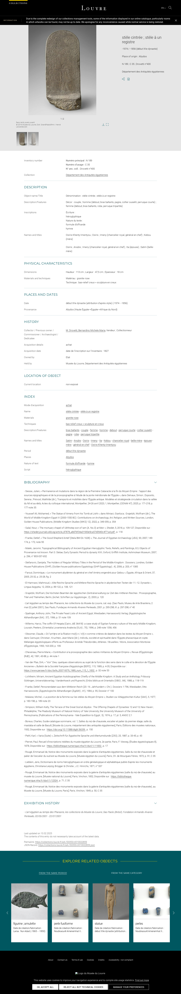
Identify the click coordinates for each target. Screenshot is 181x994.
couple (84, 430)
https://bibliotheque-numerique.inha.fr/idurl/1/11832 (74, 745)
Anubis (77, 440)
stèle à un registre (90, 411)
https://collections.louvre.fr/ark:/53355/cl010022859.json (66, 845)
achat (69, 405)
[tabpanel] (90, 913)
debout (113, 430)
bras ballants (72, 430)
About (50, 960)
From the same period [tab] (53, 873)
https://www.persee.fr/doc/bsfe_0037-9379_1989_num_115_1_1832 (59, 670)
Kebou (107, 440)
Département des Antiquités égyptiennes (87, 174)
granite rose (72, 417)
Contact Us (62, 960)
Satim (69, 440)
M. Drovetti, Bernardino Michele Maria (85, 330)
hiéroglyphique (73, 469)
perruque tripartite (90, 434)
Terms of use (77, 960)
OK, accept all (45, 987)
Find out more (142, 980)
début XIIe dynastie (76, 450)
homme (104, 430)
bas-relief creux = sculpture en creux (85, 424)
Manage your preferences (128, 987)
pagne (69, 434)
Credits (101, 960)
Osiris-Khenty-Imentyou (103, 444)
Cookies (90, 960)
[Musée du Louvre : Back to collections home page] (93, 8)
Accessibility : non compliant (121, 960)
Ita (100, 440)
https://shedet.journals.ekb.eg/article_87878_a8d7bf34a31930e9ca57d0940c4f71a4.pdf (69, 531)
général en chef (81, 444)
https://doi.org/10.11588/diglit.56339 (66, 729)
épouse (148, 440)
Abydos (70, 457)
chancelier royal (120, 440)
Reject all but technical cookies (83, 987)
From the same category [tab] (126, 873)
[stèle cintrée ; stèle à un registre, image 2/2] (33, 139)
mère (68, 444)
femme (94, 430)
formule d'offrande (75, 463)
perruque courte (127, 430)
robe (76, 434)
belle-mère (136, 440)
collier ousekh (144, 430)
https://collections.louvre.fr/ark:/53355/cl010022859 (61, 842)
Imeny (94, 440)
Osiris (86, 440)
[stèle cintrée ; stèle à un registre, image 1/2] (22, 139)
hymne (90, 463)
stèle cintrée (72, 411)
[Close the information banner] (176, 20)
